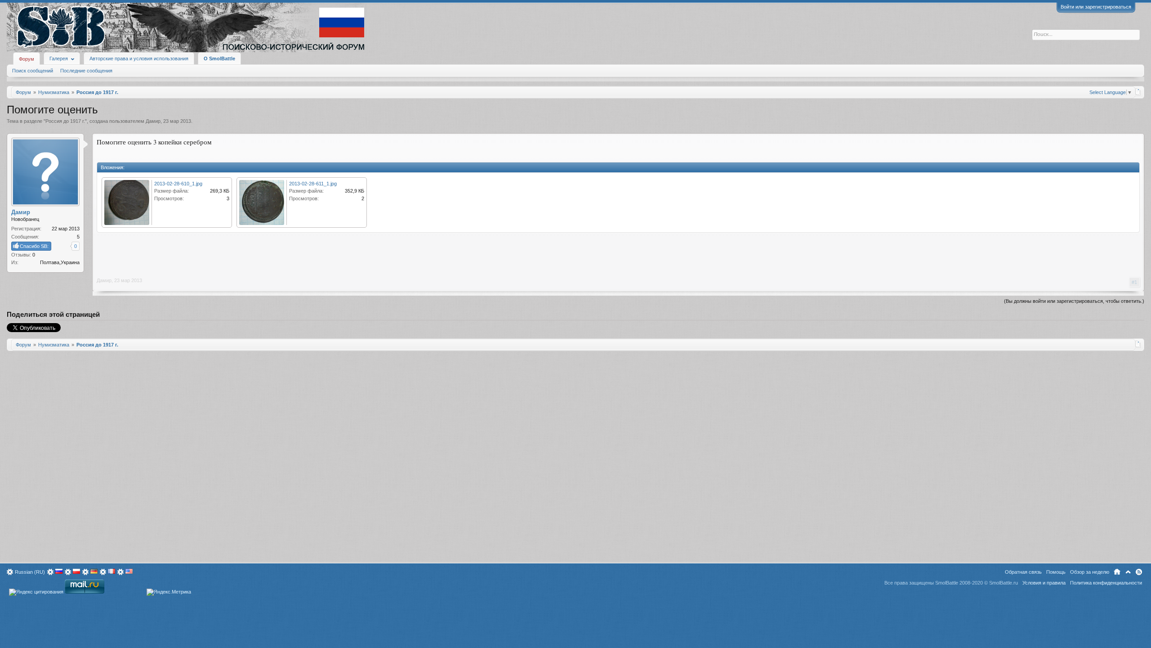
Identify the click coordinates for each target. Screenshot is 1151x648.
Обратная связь (1023, 572)
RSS (1139, 572)
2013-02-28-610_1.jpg (178, 183)
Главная (1117, 572)
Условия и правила (1044, 582)
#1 (1134, 282)
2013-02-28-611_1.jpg (313, 183)
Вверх (1128, 572)
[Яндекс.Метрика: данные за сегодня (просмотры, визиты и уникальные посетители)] (169, 592)
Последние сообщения (86, 70)
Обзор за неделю (1089, 572)
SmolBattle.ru (1003, 582)
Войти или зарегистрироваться (1096, 6)
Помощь (1056, 572)
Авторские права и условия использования (138, 58)
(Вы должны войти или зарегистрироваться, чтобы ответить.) (1074, 301)
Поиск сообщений (32, 70)
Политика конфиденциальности (1106, 582)
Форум (26, 59)
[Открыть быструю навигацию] (1138, 91)
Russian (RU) (30, 572)
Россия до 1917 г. (65, 121)
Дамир (153, 121)
